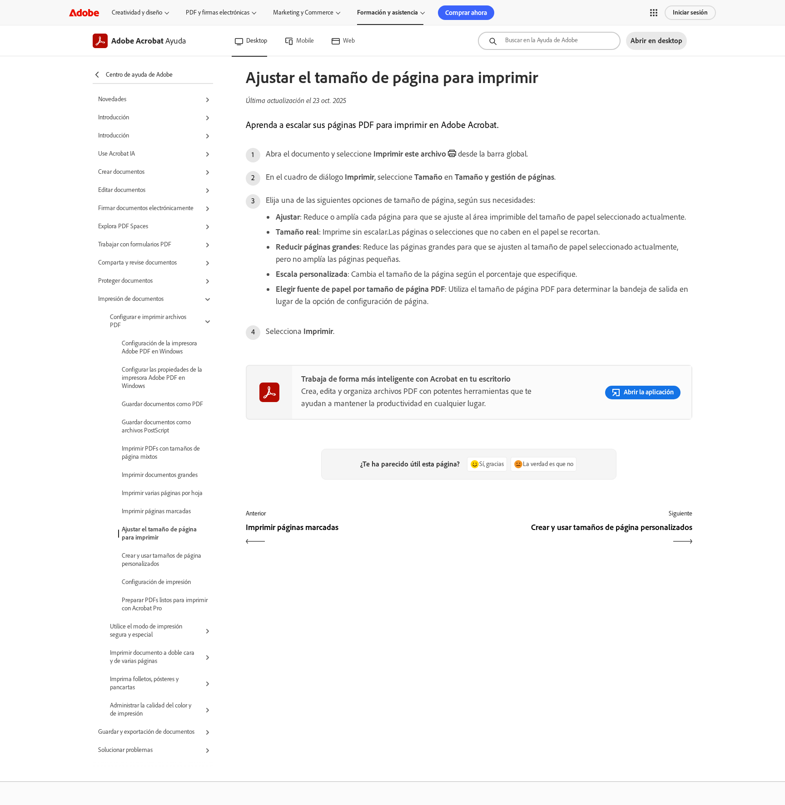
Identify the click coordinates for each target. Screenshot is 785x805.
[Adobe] (84, 12)
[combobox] (549, 41)
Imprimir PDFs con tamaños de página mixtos (161, 453)
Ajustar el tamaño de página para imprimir (159, 533)
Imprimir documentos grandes (160, 475)
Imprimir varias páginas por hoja (162, 493)
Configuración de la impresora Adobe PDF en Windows (159, 347)
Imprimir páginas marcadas (156, 511)
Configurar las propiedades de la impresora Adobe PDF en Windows (162, 378)
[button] (653, 12)
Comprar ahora (466, 13)
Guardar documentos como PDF (162, 404)
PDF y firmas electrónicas (217, 12)
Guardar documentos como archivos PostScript (156, 426)
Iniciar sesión (690, 12)
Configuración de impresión (156, 582)
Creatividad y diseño (137, 12)
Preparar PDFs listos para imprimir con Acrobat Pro (165, 604)
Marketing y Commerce (303, 12)
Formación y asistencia (387, 12)
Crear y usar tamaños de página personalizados (161, 560)
